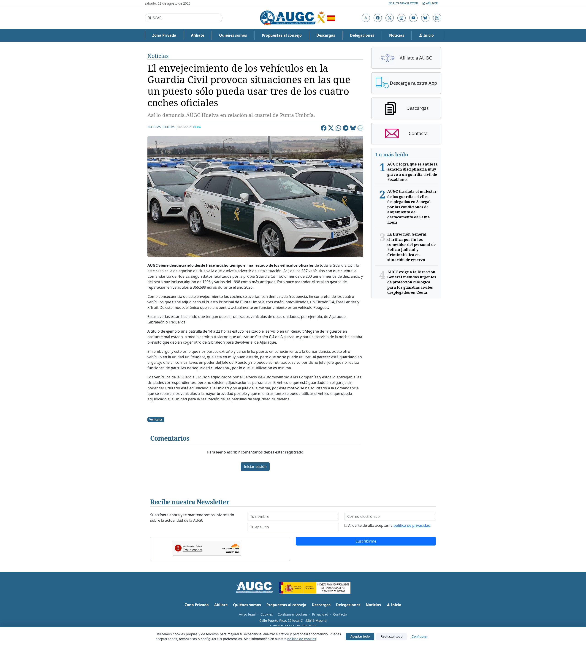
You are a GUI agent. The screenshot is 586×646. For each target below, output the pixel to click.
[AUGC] (257, 586)
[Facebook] (323, 128)
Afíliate (431, 3)
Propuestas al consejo (282, 35)
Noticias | (155, 127)
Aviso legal (247, 614)
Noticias (396, 35)
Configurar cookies (292, 614)
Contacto (340, 614)
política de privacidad (411, 525)
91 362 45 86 (306, 626)
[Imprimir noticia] (360, 128)
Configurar (420, 636)
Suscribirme (365, 541)
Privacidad (320, 614)
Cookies (266, 614)
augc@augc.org (282, 626)
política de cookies (301, 639)
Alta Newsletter (405, 3)
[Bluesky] (353, 128)
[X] (331, 128)
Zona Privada (164, 35)
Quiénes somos (233, 35)
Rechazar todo (391, 636)
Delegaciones (362, 35)
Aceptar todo (360, 636)
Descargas (325, 35)
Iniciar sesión (255, 466)
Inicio (428, 35)
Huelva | (170, 127)
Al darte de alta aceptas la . (389, 525)
